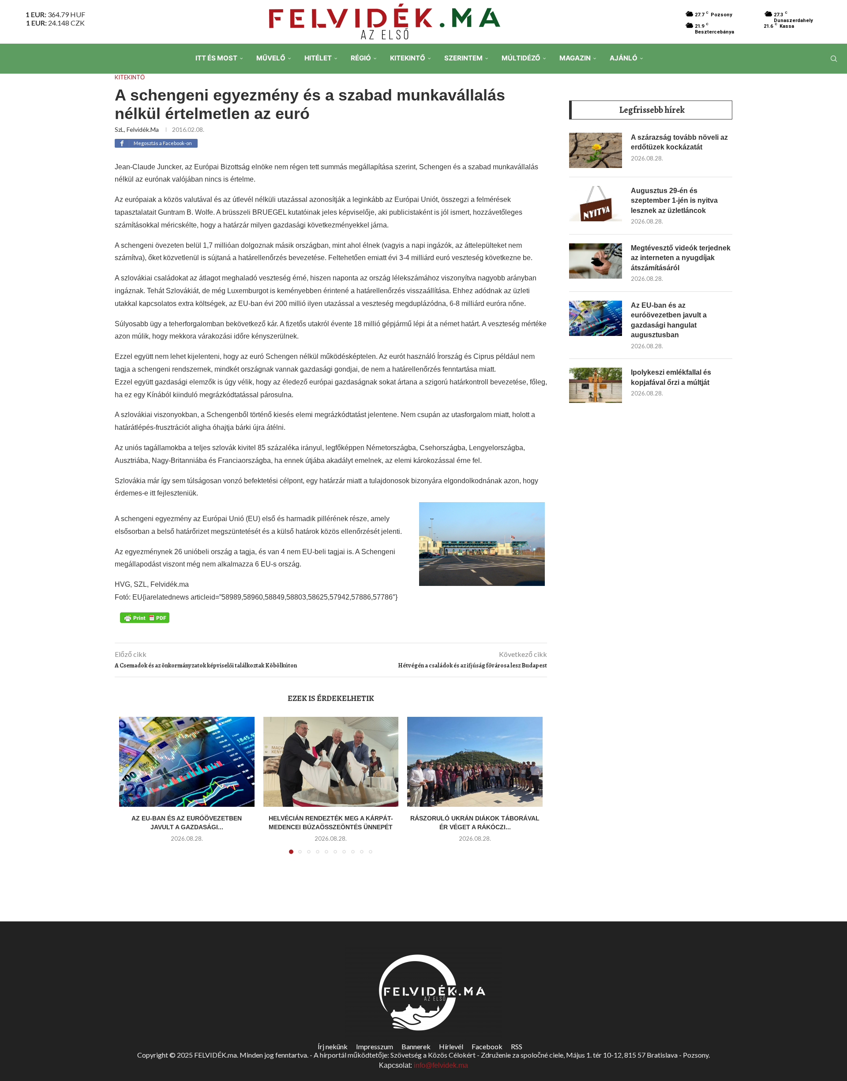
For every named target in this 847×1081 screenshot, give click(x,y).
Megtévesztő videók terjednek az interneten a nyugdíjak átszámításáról (681, 258)
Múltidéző (521, 58)
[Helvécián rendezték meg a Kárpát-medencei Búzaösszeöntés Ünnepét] (331, 762)
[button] (131, 790)
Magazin (575, 58)
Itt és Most (216, 58)
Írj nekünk (333, 1046)
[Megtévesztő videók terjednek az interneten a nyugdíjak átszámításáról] (595, 261)
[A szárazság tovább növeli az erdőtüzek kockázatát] (595, 150)
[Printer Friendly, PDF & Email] (144, 617)
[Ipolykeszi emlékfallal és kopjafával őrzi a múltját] (595, 385)
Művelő (270, 58)
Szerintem (463, 58)
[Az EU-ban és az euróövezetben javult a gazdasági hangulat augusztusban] (187, 762)
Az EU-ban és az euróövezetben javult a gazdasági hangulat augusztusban (669, 320)
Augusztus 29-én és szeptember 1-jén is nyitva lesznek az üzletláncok (674, 200)
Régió (361, 58)
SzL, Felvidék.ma (137, 129)
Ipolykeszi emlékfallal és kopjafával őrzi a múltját (671, 377)
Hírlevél (451, 1046)
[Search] (833, 59)
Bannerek (416, 1046)
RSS (516, 1046)
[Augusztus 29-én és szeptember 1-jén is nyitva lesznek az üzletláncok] (595, 203)
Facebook (487, 1046)
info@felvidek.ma (441, 1065)
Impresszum (374, 1046)
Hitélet (318, 58)
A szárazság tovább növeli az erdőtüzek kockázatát (679, 142)
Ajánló (623, 58)
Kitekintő (407, 58)
